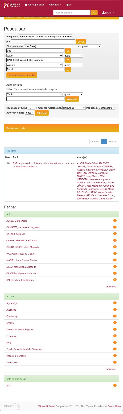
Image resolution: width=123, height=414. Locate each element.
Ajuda (69, 4)
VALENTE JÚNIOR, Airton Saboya (93, 165)
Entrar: (109, 12)
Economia (11, 336)
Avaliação (11, 309)
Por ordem (92, 107)
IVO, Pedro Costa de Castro (100, 195)
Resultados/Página (16, 107)
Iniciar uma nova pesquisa (21, 75)
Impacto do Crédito (16, 355)
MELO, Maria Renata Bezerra (21, 266)
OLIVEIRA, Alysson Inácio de (21, 273)
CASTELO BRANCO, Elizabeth (92, 172)
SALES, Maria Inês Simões (20, 280)
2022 (9, 385)
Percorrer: (54, 4)
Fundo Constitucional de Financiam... (25, 349)
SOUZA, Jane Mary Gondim (91, 182)
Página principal (35, 4)
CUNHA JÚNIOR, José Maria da (96, 184)
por (8, 41)
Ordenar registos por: (50, 107)
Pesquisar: (12, 36)
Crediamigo (12, 316)
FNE (8, 342)
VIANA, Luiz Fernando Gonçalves (95, 187)
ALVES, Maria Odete (87, 163)
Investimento (12, 362)
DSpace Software (46, 406)
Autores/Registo (15, 112)
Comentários (114, 406)
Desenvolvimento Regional (19, 329)
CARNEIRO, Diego (105, 169)
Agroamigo (11, 303)
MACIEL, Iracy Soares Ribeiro (92, 176)
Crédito (10, 322)
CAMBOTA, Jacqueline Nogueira (93, 179)
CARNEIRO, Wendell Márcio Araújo (95, 198)
